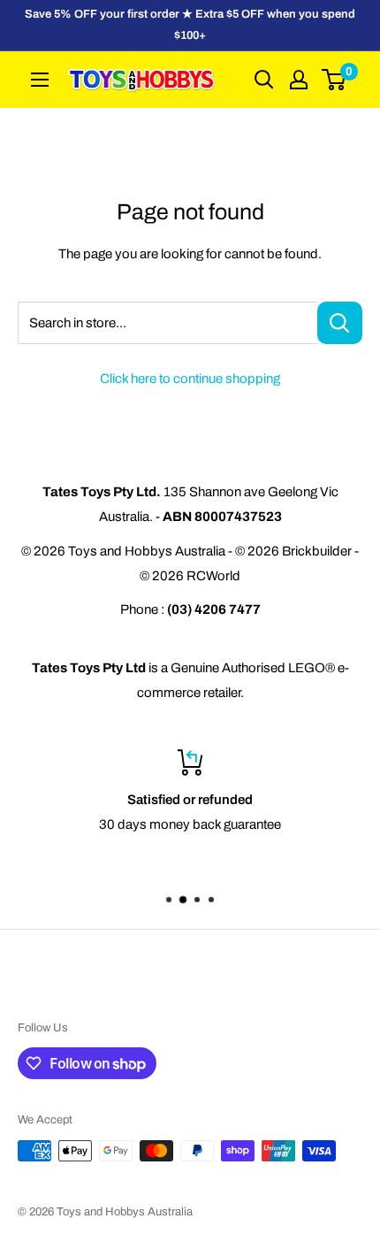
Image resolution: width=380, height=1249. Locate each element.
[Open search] (264, 79)
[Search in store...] (339, 323)
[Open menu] (40, 80)
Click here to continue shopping (190, 379)
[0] (334, 79)
